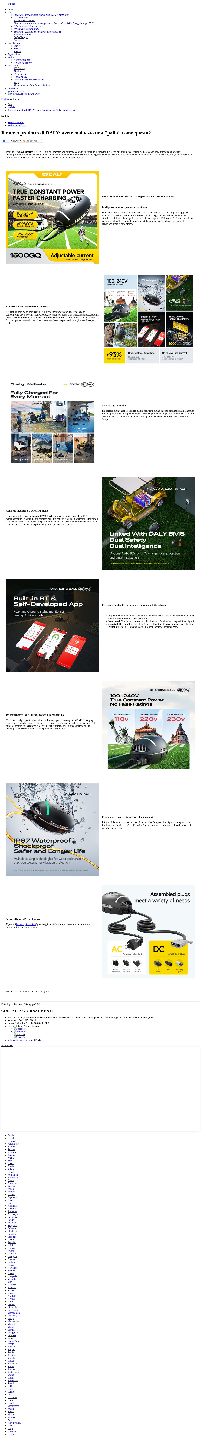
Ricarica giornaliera (26, 924)
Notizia (11, 107)
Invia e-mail (7, 1045)
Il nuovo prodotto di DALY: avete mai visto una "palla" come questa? (42, 110)
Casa (10, 104)
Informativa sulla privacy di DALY (25, 1040)
